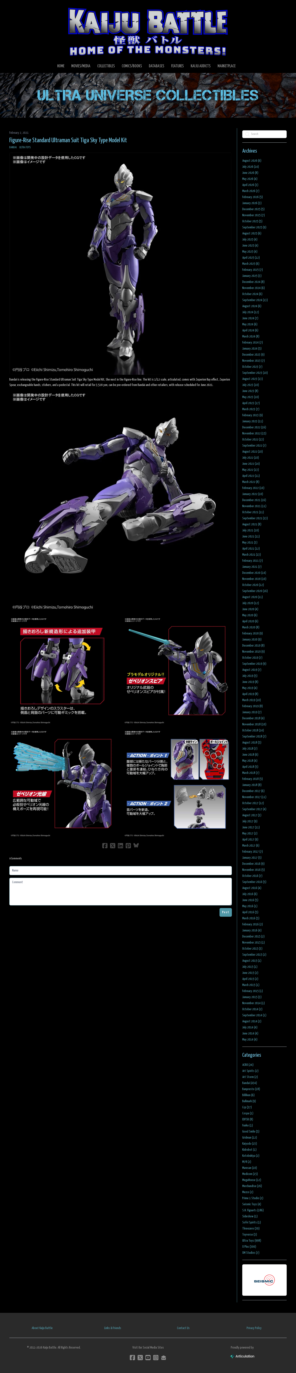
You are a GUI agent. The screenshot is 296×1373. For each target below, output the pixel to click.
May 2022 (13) (250, 469)
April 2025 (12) (251, 257)
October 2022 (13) (253, 439)
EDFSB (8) (247, 1119)
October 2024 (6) (252, 294)
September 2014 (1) (254, 1015)
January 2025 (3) (252, 276)
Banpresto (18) (251, 1089)
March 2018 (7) (250, 772)
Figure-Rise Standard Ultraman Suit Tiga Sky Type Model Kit (68, 140)
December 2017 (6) (253, 791)
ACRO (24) (248, 1064)
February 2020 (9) (252, 633)
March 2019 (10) (251, 700)
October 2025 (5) (252, 221)
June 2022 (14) (251, 463)
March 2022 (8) (250, 482)
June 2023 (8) (250, 391)
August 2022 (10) (252, 451)
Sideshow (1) (250, 1216)
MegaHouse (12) (251, 1180)
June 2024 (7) (250, 318)
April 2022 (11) (251, 476)
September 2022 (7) (254, 445)
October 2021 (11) (253, 512)
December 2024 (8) (253, 282)
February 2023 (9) (252, 415)
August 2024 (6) (251, 306)
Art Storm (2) (250, 1077)
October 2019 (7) (252, 657)
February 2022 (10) (253, 488)
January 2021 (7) (252, 566)
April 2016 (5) (250, 912)
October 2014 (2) (252, 1009)
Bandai (13, 147)
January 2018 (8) (252, 785)
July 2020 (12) (250, 603)
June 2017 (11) (251, 827)
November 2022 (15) (254, 433)
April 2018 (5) (250, 766)
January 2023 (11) (252, 421)
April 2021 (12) (251, 548)
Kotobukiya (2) (250, 1155)
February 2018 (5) (252, 779)
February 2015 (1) (252, 991)
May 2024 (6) (249, 324)
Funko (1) (247, 1125)
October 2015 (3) (252, 948)
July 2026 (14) (250, 166)
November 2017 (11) (254, 797)
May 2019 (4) (249, 688)
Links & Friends (112, 1328)
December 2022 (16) (254, 427)
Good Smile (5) (250, 1131)
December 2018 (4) (253, 718)
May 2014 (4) (249, 1039)
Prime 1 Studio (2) (252, 1198)
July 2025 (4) (249, 239)
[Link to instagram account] (155, 1357)
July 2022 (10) (250, 457)
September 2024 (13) (255, 300)
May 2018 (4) (249, 760)
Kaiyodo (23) (249, 1143)
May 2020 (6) (249, 615)
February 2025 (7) (252, 269)
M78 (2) (246, 1161)
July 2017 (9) (249, 821)
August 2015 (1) (251, 960)
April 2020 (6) (250, 621)
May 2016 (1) (249, 906)
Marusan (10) (249, 1168)
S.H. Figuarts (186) (253, 1210)
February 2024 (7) (252, 342)
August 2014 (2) (251, 1021)
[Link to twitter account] (140, 1357)
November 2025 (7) (253, 215)
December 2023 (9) (253, 354)
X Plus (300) (249, 1246)
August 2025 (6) (251, 233)
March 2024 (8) (250, 336)
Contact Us (183, 1328)
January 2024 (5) (252, 348)
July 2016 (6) (249, 894)
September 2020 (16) (255, 591)
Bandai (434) (249, 1083)
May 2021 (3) (249, 542)
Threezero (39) (251, 1228)
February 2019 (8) (252, 706)
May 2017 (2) (249, 833)
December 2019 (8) (253, 645)
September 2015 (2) (254, 954)
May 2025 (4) (249, 251)
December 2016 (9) (253, 863)
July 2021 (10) (250, 530)
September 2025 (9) (254, 227)
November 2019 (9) (253, 651)
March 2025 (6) (250, 263)
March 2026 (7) (250, 191)
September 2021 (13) (255, 518)
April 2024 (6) (250, 330)
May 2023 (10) (250, 397)
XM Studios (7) (250, 1252)
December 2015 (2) (253, 936)
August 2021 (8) (251, 524)
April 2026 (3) (250, 185)
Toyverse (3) (249, 1234)
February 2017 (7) (252, 851)
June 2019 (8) (250, 682)
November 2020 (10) (254, 579)
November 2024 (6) (253, 288)
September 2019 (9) (254, 663)
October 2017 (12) (253, 803)
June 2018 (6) (250, 754)
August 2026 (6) (251, 160)
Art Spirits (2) (250, 1071)
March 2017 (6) (250, 845)
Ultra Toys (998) (251, 1240)
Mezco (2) (247, 1192)
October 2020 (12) (253, 585)
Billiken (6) (248, 1095)
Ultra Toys (25, 147)
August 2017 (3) (251, 815)
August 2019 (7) (251, 669)
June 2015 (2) (250, 972)
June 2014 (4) (250, 1033)
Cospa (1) (247, 1113)
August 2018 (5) (251, 742)
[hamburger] (18, 6)
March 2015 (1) (250, 985)
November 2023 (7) (253, 360)
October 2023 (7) (252, 366)
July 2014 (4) (249, 1027)
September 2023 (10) (255, 372)
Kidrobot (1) (249, 1149)
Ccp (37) (247, 1107)
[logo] (148, 31)
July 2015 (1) (249, 966)
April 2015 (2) (250, 979)
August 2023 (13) (252, 379)
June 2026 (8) (250, 172)
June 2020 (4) (250, 609)
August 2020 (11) (252, 597)
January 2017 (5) (252, 857)
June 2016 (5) (250, 900)
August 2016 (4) (251, 888)
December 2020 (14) (254, 572)
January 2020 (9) (252, 639)
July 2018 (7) (249, 748)
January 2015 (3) (252, 997)
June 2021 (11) (251, 536)
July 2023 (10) (250, 385)
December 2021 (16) (254, 500)
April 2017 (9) (250, 839)
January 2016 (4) (252, 930)
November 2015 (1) (253, 942)
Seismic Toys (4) (251, 1204)
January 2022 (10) (252, 494)
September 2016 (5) (254, 882)
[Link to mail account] (163, 1357)
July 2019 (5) (249, 676)
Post (225, 912)
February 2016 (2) (252, 924)
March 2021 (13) (251, 554)
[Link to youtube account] (148, 1357)
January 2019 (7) (252, 712)
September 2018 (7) (254, 736)
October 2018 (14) (253, 730)
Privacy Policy (254, 1328)
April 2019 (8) (250, 694)
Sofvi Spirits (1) (251, 1222)
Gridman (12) (249, 1137)
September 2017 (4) (254, 809)
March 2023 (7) (250, 409)
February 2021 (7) (252, 560)
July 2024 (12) (250, 312)
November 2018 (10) (254, 724)
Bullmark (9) (249, 1101)
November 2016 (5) (253, 869)
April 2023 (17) (251, 403)
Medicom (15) (250, 1174)
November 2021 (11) (254, 506)
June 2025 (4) (250, 245)
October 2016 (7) (252, 876)
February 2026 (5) (252, 197)
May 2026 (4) (249, 179)
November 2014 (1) (253, 1003)
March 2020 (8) (250, 627)
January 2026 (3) (252, 203)
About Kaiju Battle (42, 1328)
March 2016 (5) (250, 918)
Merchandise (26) (252, 1186)
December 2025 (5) (253, 209)
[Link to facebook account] (132, 1357)
